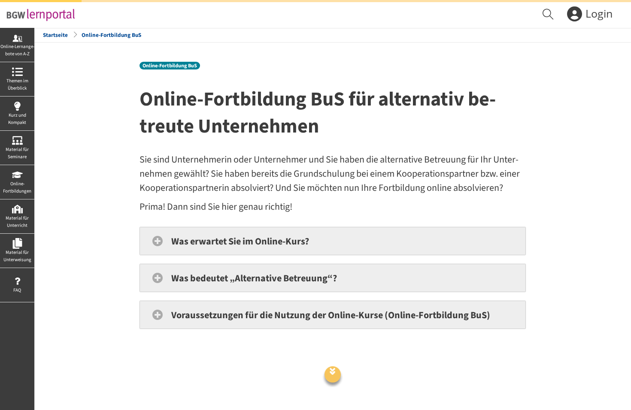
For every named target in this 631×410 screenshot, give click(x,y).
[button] (332, 241)
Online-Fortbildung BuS (111, 35)
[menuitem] (549, 15)
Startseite (55, 35)
